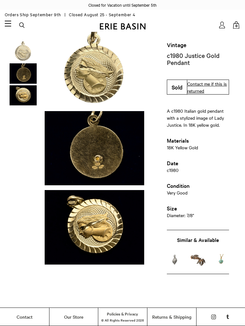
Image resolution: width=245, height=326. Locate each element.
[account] (222, 25)
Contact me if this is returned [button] (207, 87)
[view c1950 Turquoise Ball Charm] (221, 260)
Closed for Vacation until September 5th (122, 5)
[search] (22, 25)
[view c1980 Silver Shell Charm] (175, 260)
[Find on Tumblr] (228, 317)
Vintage (176, 44)
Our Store (73, 317)
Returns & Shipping (171, 317)
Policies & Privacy (122, 313)
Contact (25, 317)
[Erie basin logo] (122, 26)
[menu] (8, 23)
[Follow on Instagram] (213, 317)
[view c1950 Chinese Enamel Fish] (198, 260)
